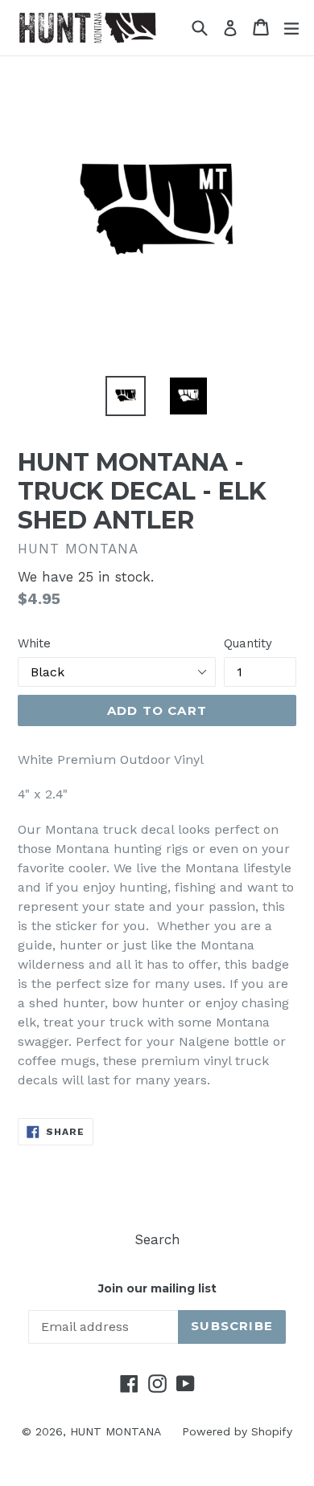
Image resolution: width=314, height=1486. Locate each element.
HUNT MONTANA (115, 1431)
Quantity (248, 643)
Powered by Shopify (237, 1431)
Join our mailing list (157, 1289)
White (34, 643)
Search (157, 1239)
